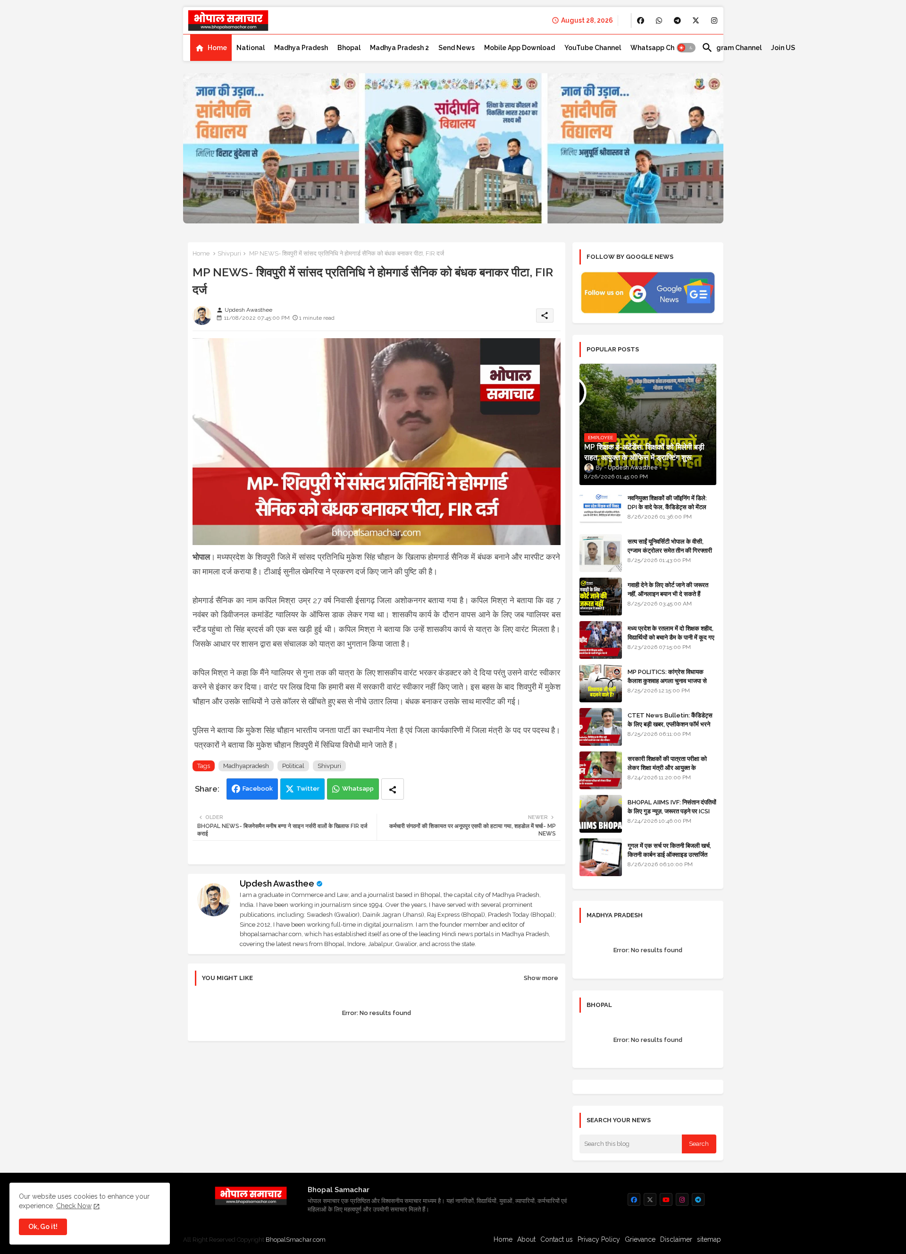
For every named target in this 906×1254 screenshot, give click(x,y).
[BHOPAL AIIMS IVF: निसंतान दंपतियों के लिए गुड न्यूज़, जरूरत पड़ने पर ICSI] (600, 814)
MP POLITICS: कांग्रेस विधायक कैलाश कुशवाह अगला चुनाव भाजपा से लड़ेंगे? (667, 680)
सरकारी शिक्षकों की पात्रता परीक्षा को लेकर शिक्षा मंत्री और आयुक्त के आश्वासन (667, 767)
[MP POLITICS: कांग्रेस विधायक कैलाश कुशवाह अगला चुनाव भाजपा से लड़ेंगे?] (600, 683)
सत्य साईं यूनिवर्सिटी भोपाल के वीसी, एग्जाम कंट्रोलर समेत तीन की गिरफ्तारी (670, 546)
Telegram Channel (732, 47)
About (526, 1239)
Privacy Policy (599, 1239)
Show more (541, 977)
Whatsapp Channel (661, 47)
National (250, 47)
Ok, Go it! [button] (43, 1226)
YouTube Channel (592, 47)
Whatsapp (358, 788)
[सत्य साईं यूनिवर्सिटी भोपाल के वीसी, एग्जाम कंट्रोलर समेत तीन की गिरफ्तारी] (600, 553)
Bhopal (349, 47)
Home (217, 47)
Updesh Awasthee (277, 883)
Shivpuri (229, 253)
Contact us (556, 1239)
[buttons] (640, 20)
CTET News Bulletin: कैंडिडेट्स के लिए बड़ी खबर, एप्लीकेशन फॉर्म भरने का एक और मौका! (670, 724)
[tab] (211, 47)
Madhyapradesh (246, 765)
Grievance (640, 1239)
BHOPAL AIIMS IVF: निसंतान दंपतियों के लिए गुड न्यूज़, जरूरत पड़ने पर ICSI (672, 806)
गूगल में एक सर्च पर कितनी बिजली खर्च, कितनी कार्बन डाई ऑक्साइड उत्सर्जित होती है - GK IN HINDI (669, 854)
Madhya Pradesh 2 (399, 47)
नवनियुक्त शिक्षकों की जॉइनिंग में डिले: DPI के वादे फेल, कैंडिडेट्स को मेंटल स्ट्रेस (667, 507)
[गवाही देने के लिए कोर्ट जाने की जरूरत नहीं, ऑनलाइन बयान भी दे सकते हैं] (600, 596)
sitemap (709, 1239)
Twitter (307, 788)
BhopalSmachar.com (296, 1239)
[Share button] (392, 789)
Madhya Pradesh (301, 47)
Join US (783, 47)
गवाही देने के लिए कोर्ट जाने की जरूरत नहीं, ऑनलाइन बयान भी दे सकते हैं (668, 589)
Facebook (258, 788)
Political (293, 765)
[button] (686, 47)
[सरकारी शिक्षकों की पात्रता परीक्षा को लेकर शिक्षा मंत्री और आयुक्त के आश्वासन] (600, 770)
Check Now (74, 1206)
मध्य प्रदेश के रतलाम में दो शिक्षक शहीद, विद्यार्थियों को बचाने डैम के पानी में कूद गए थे (671, 637)
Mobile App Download (519, 47)
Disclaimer (676, 1239)
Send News (456, 47)
